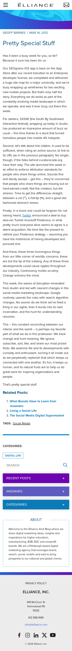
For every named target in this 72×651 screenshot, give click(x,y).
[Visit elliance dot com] (36, 5)
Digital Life (13, 456)
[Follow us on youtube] (53, 635)
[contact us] (66, 5)
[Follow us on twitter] (44, 635)
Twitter (26, 215)
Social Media (21, 423)
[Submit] (65, 465)
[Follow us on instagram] (27, 635)
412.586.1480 (36, 618)
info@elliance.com (36, 625)
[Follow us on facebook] (19, 635)
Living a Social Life (23, 410)
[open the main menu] (5, 5)
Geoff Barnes (14, 32)
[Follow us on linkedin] (36, 635)
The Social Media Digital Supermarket (37, 415)
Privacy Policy (36, 583)
